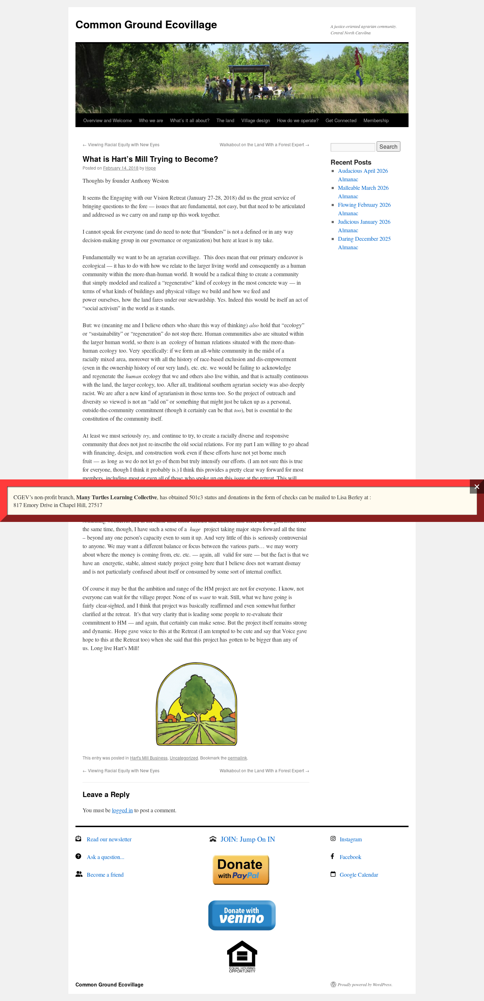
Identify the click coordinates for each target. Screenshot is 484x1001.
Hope (150, 168)
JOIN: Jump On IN (248, 839)
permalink (237, 758)
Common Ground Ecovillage (146, 24)
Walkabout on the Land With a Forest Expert (264, 144)
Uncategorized (184, 758)
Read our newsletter (109, 839)
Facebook (350, 856)
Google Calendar (359, 874)
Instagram (351, 839)
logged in (122, 810)
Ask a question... (105, 856)
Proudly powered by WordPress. (365, 984)
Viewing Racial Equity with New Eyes (121, 144)
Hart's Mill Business (149, 758)
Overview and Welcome (107, 120)
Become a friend (105, 874)
